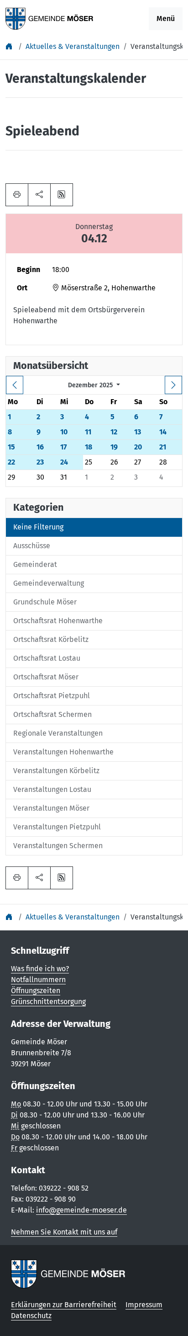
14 (163, 432)
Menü (166, 18)
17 (63, 447)
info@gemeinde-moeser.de (81, 1210)
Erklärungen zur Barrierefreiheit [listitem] (63, 1304)
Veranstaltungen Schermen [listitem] (58, 845)
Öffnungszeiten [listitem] (35, 990)
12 (113, 432)
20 (138, 447)
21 (162, 447)
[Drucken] (16, 194)
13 (137, 432)
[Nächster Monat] (173, 385)
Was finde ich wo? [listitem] (40, 968)
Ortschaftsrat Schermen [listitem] (52, 714)
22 (11, 462)
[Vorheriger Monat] (14, 385)
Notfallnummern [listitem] (38, 979)
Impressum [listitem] (143, 1304)
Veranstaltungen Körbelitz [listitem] (56, 770)
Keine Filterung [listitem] (38, 527)
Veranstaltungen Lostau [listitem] (52, 789)
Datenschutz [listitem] (31, 1315)
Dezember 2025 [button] (91, 385)
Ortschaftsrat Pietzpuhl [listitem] (51, 695)
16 (40, 447)
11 (88, 432)
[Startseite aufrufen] (49, 18)
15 (11, 447)
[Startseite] (10, 46)
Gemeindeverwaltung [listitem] (48, 583)
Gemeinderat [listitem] (35, 564)
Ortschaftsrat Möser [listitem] (45, 677)
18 (88, 447)
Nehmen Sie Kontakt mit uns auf (64, 1232)
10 (64, 432)
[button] (39, 194)
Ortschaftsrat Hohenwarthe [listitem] (58, 620)
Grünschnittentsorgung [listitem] (48, 1001)
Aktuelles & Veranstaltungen (73, 46)
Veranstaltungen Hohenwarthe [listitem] (63, 752)
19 (114, 447)
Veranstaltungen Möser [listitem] (51, 808)
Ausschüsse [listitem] (31, 545)
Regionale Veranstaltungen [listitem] (58, 733)
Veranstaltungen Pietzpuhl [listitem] (57, 827)
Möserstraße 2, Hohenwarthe (107, 287)
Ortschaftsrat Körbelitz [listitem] (51, 639)
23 (40, 462)
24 (64, 462)
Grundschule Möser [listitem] (45, 602)
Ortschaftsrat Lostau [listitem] (46, 658)
